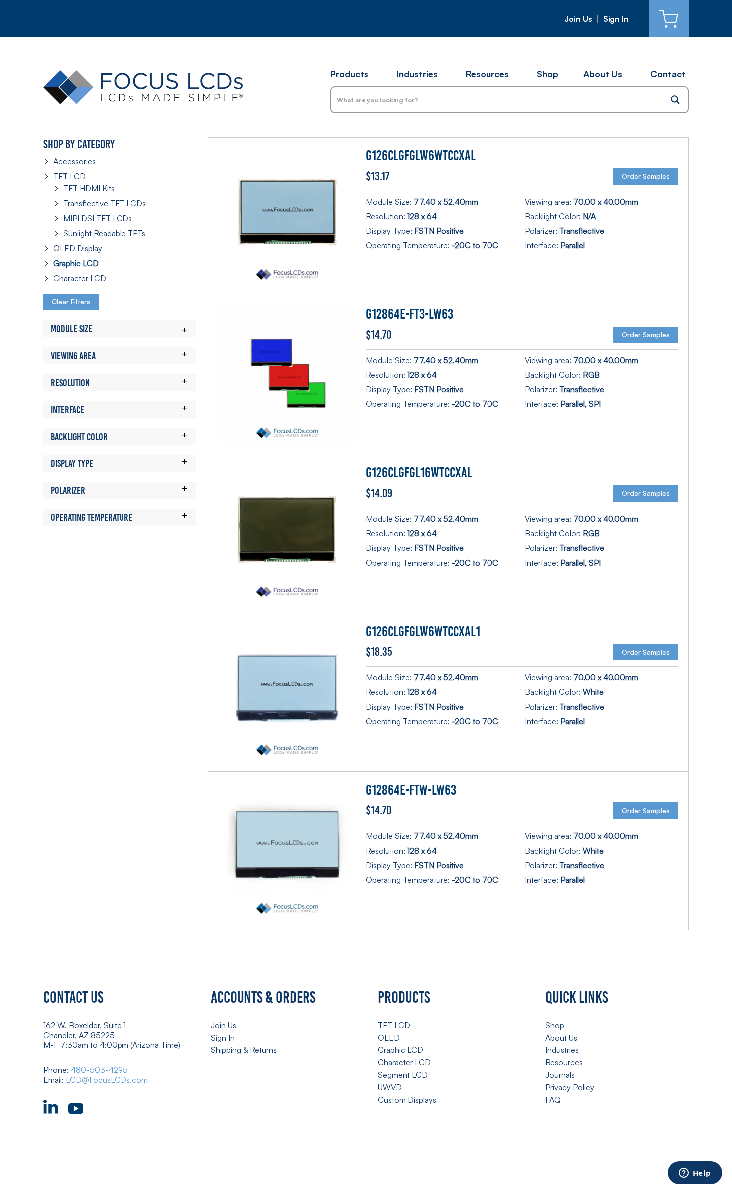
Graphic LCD (76, 263)
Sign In (616, 19)
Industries (417, 73)
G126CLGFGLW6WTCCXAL (421, 155)
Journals (560, 1075)
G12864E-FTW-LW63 (411, 790)
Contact (668, 73)
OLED (389, 1037)
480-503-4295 (99, 1070)
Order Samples (646, 176)
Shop (547, 73)
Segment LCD (403, 1075)
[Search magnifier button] (675, 99)
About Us (602, 73)
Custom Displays (407, 1100)
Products (349, 73)
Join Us (578, 19)
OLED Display (77, 248)
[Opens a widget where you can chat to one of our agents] (694, 1173)
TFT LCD (69, 176)
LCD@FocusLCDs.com (107, 1080)
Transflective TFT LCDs (104, 203)
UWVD (390, 1087)
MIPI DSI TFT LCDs (97, 218)
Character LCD (79, 278)
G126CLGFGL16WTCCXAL (419, 472)
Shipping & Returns (244, 1050)
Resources (487, 73)
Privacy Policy (569, 1087)
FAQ (553, 1100)
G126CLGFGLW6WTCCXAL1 (423, 631)
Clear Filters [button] (71, 302)
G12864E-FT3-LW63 (409, 314)
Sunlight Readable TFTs (104, 233)
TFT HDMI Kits (89, 188)
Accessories (74, 161)
